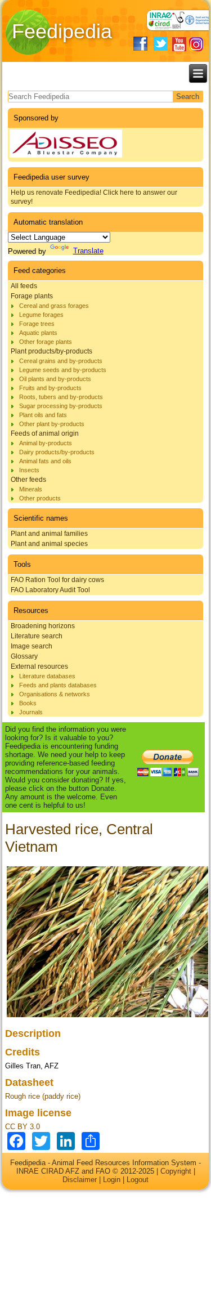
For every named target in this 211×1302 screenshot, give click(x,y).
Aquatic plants (38, 332)
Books (28, 703)
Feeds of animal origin (45, 433)
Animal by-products (45, 443)
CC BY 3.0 (22, 1126)
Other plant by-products (51, 423)
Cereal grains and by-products (60, 360)
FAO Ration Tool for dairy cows (57, 580)
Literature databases (47, 676)
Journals (31, 712)
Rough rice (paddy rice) (42, 1096)
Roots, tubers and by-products (61, 396)
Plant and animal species (49, 544)
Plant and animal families (49, 534)
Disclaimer (79, 1179)
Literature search (36, 636)
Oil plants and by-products (55, 378)
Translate (88, 251)
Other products (40, 498)
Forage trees (37, 323)
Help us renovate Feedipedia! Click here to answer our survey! (94, 197)
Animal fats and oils (45, 461)
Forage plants (32, 296)
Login (111, 1179)
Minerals (30, 489)
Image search (31, 646)
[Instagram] (196, 44)
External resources (39, 666)
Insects (29, 470)
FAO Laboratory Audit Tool (50, 590)
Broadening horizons (43, 626)
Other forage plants (45, 341)
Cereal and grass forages (54, 305)
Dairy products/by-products (57, 452)
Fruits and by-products (50, 387)
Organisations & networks (54, 694)
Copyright (175, 1171)
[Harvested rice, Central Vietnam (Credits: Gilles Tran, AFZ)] (107, 1017)
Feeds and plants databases (58, 685)
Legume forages (41, 314)
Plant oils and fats (43, 414)
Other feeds (28, 480)
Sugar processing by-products (60, 405)
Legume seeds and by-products (62, 369)
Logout (138, 1179)
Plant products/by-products (51, 351)
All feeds (24, 286)
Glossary (24, 656)
